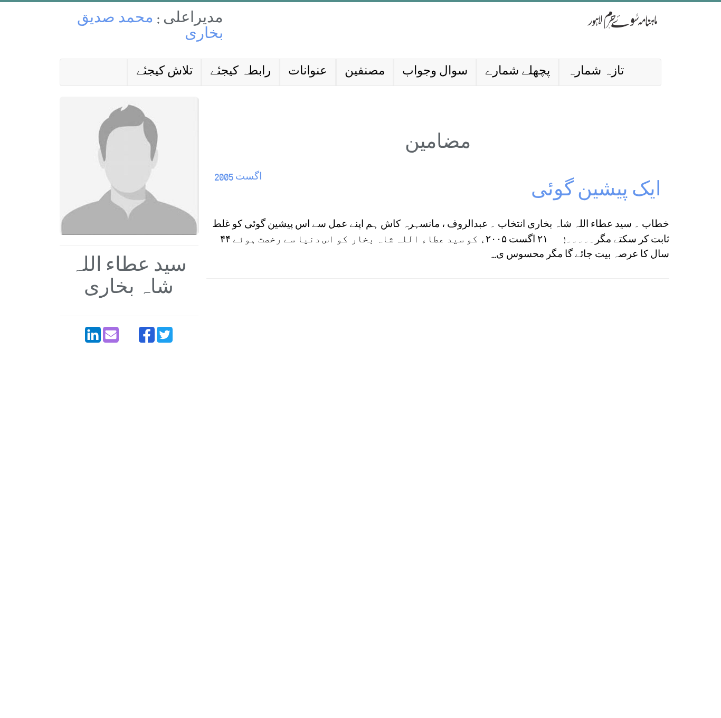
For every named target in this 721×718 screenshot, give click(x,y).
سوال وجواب (435, 72)
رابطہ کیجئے (240, 72)
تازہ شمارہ (595, 72)
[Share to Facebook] (147, 335)
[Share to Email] (111, 335)
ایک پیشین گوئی (596, 191)
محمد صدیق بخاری (150, 27)
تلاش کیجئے (164, 72)
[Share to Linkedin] (93, 335)
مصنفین (365, 72)
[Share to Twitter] (165, 335)
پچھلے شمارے (517, 72)
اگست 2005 (238, 177)
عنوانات (307, 72)
